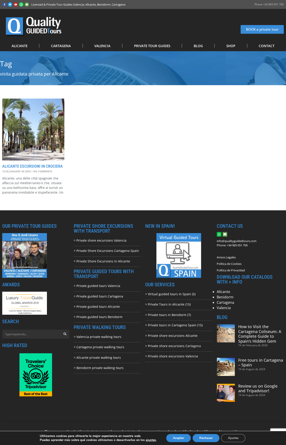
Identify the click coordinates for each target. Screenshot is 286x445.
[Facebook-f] (4, 4)
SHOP (230, 46)
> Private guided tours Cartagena (98, 296)
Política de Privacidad (231, 270)
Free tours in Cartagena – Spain (260, 362)
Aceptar (178, 438)
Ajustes (233, 438)
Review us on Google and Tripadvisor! (258, 388)
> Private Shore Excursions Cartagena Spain (106, 251)
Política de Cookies (229, 264)
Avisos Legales (226, 257)
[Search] (64, 334)
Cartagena (225, 302)
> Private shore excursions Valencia (100, 240)
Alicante (223, 291)
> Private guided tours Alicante (97, 306)
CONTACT (266, 46)
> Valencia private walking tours (97, 337)
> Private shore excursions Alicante (171, 335)
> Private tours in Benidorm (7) (168, 315)
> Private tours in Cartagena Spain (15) (174, 325)
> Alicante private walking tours (97, 357)
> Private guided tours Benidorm (98, 317)
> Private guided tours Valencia (97, 286)
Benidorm (225, 297)
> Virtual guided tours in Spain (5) (170, 294)
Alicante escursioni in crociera (32, 166)
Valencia (224, 307)
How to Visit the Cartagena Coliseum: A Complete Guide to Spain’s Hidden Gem (259, 334)
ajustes (151, 440)
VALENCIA (102, 46)
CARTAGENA (61, 46)
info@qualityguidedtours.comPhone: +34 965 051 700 (237, 243)
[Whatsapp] (21, 4)
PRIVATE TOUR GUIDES (152, 46)
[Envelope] (27, 4)
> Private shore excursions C (166, 346)
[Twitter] (10, 4)
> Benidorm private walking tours (99, 368)
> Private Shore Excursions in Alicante (102, 261)
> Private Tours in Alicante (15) (168, 304)
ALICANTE (19, 46)
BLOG (198, 46)
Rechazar (206, 438)
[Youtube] (15, 4)
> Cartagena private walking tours (99, 347)
